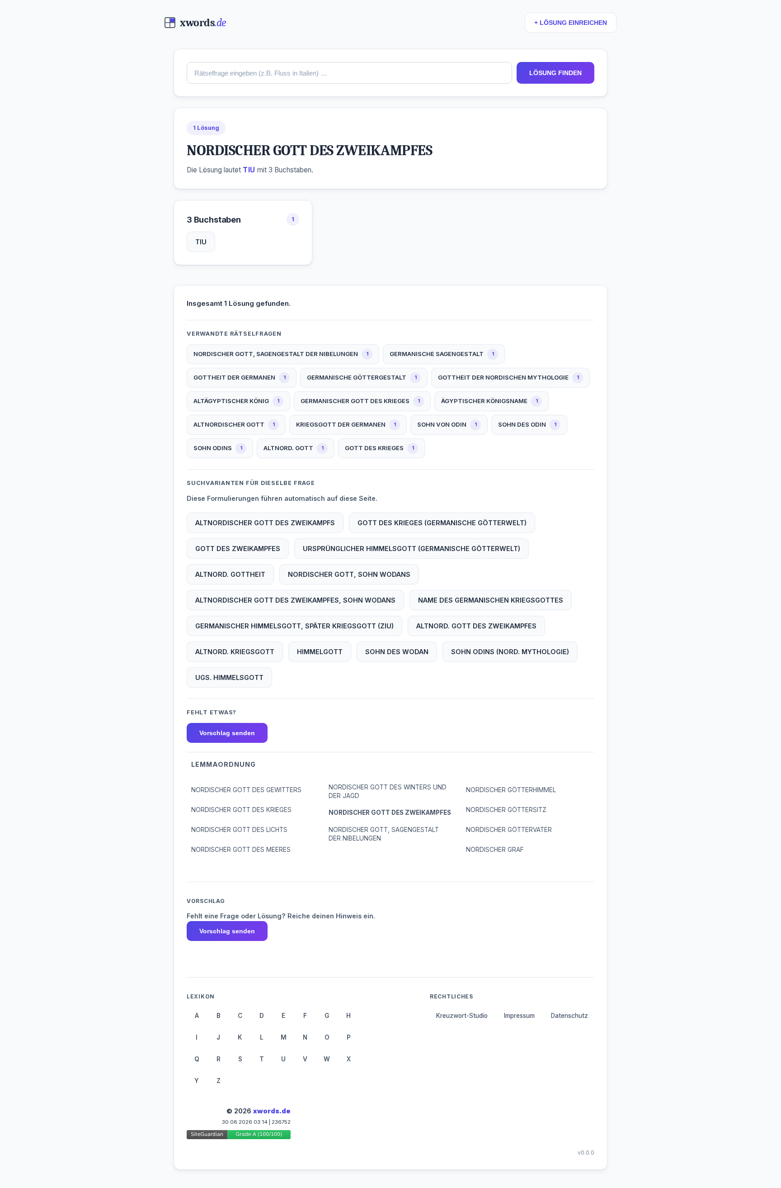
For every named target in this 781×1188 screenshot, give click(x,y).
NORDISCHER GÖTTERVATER (509, 829)
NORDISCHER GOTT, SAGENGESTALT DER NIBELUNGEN (384, 834)
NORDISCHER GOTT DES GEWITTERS (246, 790)
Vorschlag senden (227, 733)
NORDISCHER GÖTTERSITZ (506, 809)
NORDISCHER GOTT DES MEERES (241, 849)
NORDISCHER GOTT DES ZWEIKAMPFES (390, 812)
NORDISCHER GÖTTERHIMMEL (511, 790)
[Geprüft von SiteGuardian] (239, 1136)
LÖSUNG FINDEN (555, 72)
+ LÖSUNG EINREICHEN (570, 22)
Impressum (519, 1015)
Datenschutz (569, 1015)
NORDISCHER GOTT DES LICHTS (239, 829)
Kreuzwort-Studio (462, 1015)
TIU (201, 242)
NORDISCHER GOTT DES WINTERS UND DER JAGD (388, 791)
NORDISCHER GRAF (495, 849)
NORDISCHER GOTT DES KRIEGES (241, 809)
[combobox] (349, 73)
